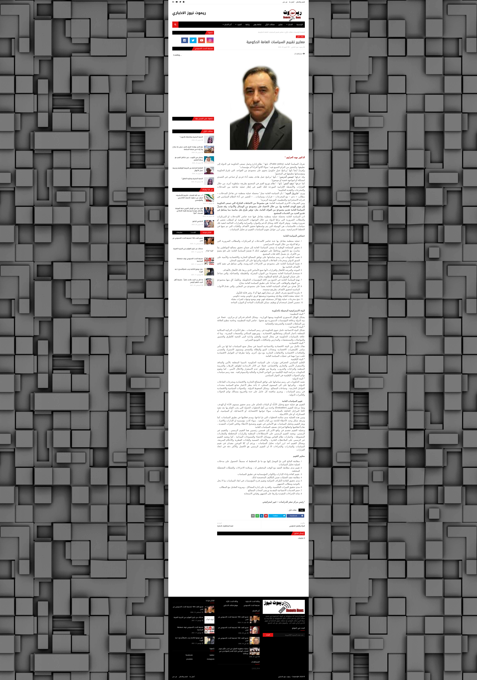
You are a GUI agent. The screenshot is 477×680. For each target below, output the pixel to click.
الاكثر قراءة (207, 232)
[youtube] (176, 2)
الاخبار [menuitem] (290, 24)
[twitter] (180, 2)
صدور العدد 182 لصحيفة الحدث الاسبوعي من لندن (233, 639)
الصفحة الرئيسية (299, 32)
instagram (210, 659)
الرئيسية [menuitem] (300, 24)
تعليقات (179, 232)
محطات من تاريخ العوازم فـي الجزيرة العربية (188, 248)
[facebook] (183, 2)
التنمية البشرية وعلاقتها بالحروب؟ (191, 136)
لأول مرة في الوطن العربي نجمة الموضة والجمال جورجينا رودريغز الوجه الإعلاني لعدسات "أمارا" (189, 211)
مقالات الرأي (289, 32)
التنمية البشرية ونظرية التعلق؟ (192, 178)
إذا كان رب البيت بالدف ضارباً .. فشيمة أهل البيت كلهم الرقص (188, 281)
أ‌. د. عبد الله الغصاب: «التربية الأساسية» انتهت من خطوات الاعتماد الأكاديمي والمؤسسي (189, 198)
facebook (189, 655)
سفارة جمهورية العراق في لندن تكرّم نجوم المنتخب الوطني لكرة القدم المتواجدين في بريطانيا (233, 651)
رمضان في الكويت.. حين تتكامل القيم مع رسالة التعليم (189, 158)
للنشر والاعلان (300, 2)
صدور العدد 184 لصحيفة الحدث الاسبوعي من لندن (187, 239)
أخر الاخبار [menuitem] (228, 24)
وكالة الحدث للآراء (232, 601)
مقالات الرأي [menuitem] (270, 24)
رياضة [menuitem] (247, 24)
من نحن (285, 2)
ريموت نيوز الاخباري (189, 13)
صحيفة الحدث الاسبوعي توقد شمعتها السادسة (190, 260)
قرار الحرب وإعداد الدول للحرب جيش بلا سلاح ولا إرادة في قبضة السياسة (188, 148)
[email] (173, 2)
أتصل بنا (291, 2)
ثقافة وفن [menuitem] (257, 24)
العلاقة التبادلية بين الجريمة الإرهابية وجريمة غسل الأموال (188, 169)
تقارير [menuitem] (280, 24)
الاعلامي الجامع (198, 221)
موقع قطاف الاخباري (230, 605)
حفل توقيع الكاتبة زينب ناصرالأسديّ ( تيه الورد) (189, 270)
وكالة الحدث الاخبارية (253, 601)
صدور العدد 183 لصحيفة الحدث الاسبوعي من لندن (233, 629)
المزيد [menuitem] (239, 24)
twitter (212, 655)
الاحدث (193, 232)
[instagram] (210, 40)
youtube (189, 659)
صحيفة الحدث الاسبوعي (252, 605)
